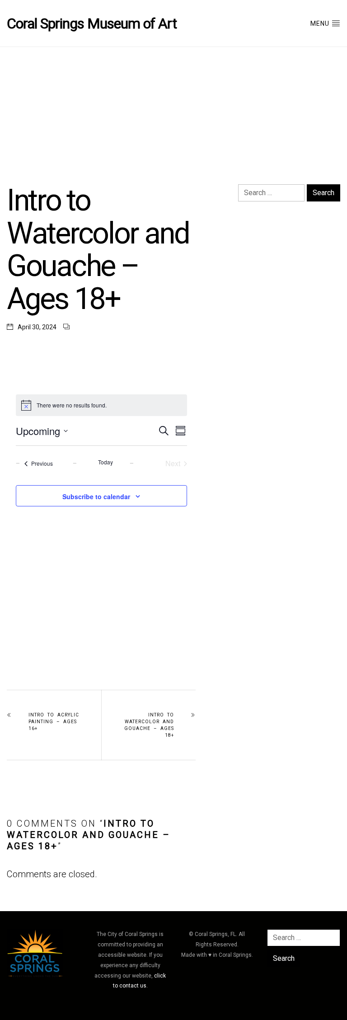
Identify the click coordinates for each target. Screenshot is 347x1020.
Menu (320, 23)
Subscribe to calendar (96, 496)
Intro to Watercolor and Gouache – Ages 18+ (149, 725)
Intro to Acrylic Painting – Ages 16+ (53, 721)
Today (105, 462)
